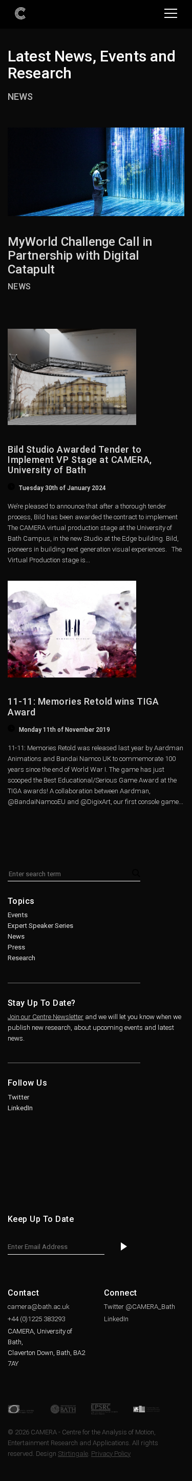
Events (18, 915)
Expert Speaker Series (40, 925)
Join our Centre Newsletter (45, 1017)
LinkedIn (20, 1108)
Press (16, 947)
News (20, 96)
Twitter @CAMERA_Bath (139, 1306)
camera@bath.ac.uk (39, 1306)
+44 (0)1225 (36, 1319)
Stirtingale (73, 1453)
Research (21, 958)
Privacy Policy (111, 1453)
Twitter (18, 1097)
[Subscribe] (124, 1246)
